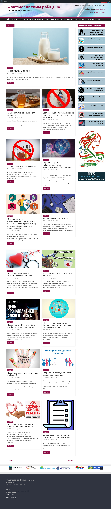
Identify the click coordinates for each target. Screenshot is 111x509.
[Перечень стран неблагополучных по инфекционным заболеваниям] (58, 140)
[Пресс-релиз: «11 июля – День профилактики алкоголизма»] (23, 300)
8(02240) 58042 (100, 9)
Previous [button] (10, 468)
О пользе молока (18, 71)
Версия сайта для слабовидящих (92, 25)
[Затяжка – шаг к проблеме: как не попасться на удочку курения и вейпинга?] (58, 90)
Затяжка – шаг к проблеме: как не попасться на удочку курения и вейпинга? (58, 115)
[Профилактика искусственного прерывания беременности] (23, 401)
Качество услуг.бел (97, 105)
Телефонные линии (70, 19)
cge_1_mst (19, 73)
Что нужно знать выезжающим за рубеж (57, 274)
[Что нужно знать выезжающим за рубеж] (58, 251)
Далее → (71, 461)
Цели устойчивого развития (93, 72)
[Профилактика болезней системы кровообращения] (23, 251)
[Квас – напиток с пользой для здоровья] (23, 90)
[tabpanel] (15, 467)
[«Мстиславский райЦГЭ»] (8, 19)
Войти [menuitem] (5, 1)
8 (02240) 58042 (10, 494)
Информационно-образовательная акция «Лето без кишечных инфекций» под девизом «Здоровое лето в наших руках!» (21, 223)
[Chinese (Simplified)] (104, 2)
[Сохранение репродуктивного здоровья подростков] (58, 350)
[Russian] (108, 2)
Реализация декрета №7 (95, 47)
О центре (14, 19)
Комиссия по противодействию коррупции (97, 57)
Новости (10, 67)
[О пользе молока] (41, 29)
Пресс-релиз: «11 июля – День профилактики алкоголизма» (21, 326)
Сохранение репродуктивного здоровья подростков (57, 373)
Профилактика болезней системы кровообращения (19, 274)
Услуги (22, 19)
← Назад (10, 461)
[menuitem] (1, 1)
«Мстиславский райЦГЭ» (34, 7)
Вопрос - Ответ (98, 97)
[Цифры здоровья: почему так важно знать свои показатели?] (58, 401)
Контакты (82, 19)
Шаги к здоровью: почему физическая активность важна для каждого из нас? (57, 325)
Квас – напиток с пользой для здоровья (21, 113)
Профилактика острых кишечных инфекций (22, 374)
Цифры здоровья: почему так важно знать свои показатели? (57, 436)
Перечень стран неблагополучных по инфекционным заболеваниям (57, 164)
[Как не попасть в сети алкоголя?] (23, 140)
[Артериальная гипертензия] (58, 195)
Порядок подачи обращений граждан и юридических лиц (96, 32)
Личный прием (56, 19)
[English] (106, 2)
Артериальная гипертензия (55, 218)
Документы (92, 19)
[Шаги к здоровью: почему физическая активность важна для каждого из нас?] (58, 300)
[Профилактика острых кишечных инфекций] (23, 350)
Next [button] (101, 468)
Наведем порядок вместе (95, 80)
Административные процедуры (38, 19)
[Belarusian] (102, 2)
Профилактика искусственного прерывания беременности (21, 425)
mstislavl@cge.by (99, 13)
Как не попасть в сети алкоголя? (22, 166)
